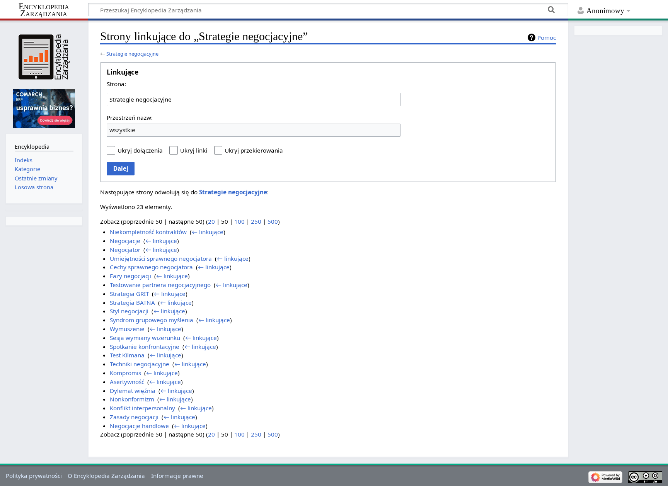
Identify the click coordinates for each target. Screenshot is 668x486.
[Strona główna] (44, 57)
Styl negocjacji (129, 311)
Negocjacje (125, 241)
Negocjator (125, 249)
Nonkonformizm (132, 399)
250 (256, 221)
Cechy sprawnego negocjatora (151, 267)
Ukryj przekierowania (254, 150)
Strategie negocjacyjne (132, 53)
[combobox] (253, 99)
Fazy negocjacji (130, 276)
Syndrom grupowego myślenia (151, 320)
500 (273, 221)
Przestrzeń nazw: (130, 117)
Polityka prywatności (34, 475)
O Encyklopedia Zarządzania (106, 475)
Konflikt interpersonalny (142, 408)
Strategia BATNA (132, 302)
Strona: (116, 84)
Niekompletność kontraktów (148, 232)
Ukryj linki (193, 150)
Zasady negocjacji (134, 417)
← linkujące (207, 232)
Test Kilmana (127, 355)
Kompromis (125, 373)
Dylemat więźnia (132, 390)
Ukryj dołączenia (140, 150)
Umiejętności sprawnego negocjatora (161, 258)
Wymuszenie (127, 329)
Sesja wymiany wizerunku (145, 338)
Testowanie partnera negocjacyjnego (160, 285)
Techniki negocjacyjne (139, 364)
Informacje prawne (177, 475)
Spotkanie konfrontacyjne (144, 346)
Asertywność (127, 382)
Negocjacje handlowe (139, 426)
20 (211, 221)
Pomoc (546, 37)
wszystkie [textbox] (122, 130)
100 (239, 221)
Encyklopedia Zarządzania (44, 10)
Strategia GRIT (129, 293)
